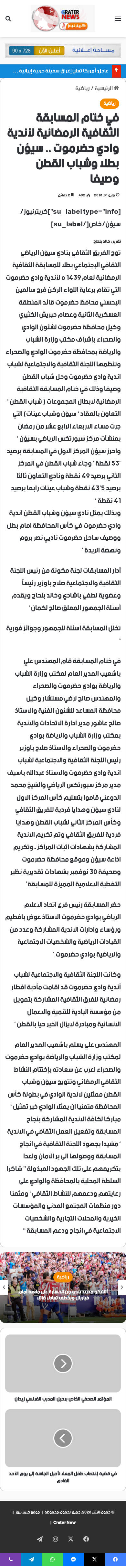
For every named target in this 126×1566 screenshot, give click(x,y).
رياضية (82, 88)
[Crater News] (63, 19)
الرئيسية (104, 88)
